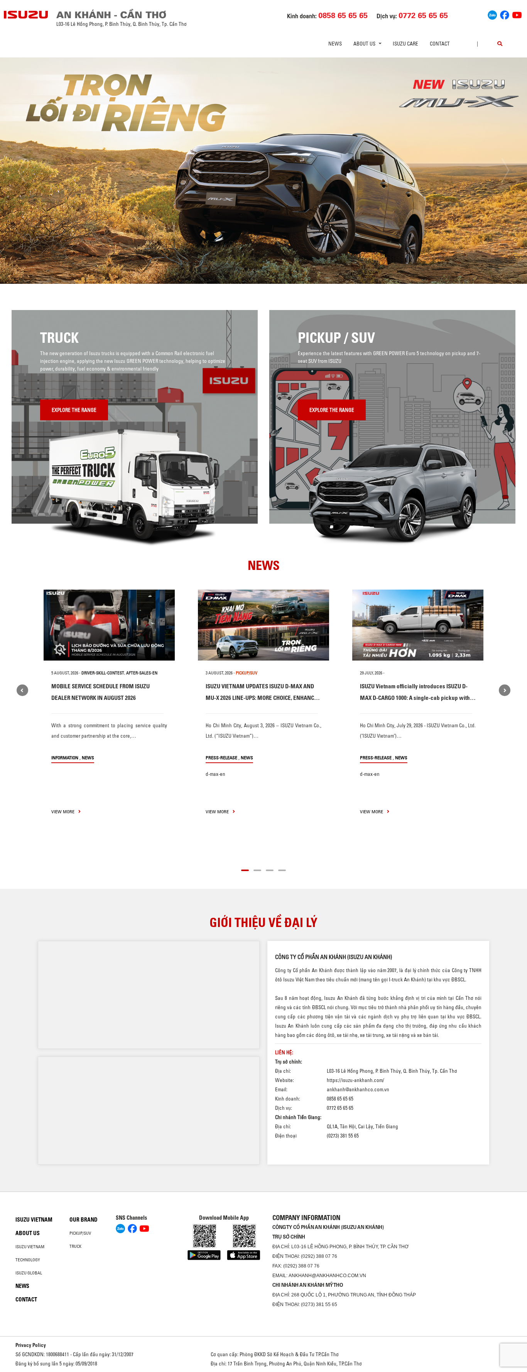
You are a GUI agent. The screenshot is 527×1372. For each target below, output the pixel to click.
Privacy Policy (30, 1345)
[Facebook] (504, 14)
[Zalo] (492, 14)
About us (27, 1233)
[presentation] (22, 170)
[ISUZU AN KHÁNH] (26, 15)
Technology (27, 1259)
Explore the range (74, 410)
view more (63, 811)
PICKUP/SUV (246, 673)
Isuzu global (28, 1273)
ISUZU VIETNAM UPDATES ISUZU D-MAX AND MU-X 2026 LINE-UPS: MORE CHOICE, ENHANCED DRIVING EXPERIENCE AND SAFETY (263, 698)
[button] (212, 269)
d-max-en (215, 774)
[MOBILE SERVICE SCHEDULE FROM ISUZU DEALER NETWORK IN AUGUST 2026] (109, 625)
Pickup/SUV (80, 1233)
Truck (75, 1246)
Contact (440, 43)
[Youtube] (517, 14)
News (335, 43)
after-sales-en (141, 673)
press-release (221, 757)
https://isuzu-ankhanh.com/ (355, 1080)
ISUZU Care (405, 43)
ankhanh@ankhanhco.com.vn (358, 1089)
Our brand (83, 1219)
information (64, 757)
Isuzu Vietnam (33, 1219)
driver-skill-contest (102, 673)
